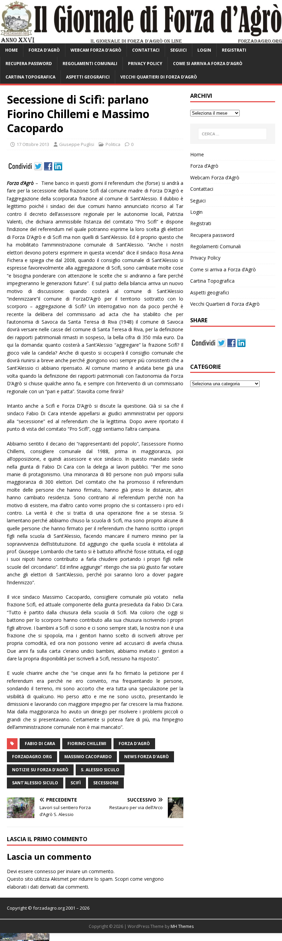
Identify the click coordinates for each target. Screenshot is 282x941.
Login (204, 50)
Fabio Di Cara (40, 743)
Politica (113, 144)
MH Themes (182, 926)
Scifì (75, 783)
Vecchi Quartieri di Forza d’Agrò (158, 77)
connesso (45, 871)
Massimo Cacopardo (88, 757)
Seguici (178, 50)
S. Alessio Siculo (100, 770)
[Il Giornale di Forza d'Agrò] (141, 39)
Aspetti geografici (88, 77)
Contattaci (146, 50)
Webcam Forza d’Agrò (95, 50)
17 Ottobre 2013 (33, 144)
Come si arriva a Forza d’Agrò (207, 63)
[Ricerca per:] (232, 134)
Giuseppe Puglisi (76, 144)
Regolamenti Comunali (90, 63)
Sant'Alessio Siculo (35, 783)
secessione (106, 783)
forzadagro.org (32, 757)
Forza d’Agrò (44, 50)
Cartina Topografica (30, 77)
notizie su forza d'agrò (40, 770)
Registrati (234, 50)
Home (11, 50)
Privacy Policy (145, 63)
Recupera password (29, 63)
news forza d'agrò (146, 757)
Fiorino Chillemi (86, 743)
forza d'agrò (134, 743)
